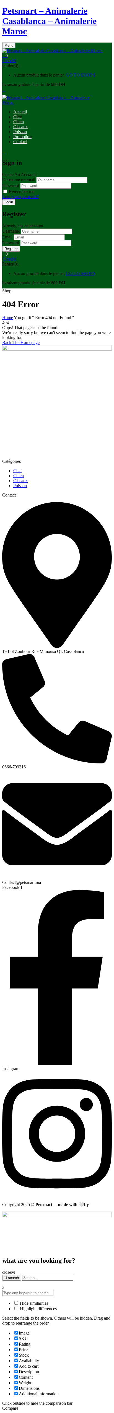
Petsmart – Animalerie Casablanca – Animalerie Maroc (49, 21)
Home (7, 317)
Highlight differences (38, 1308)
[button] (57, 55)
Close (7, 60)
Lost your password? (20, 196)
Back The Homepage (21, 342)
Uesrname (11, 231)
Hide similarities (33, 1303)
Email (7, 237)
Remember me (21, 191)
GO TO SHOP (79, 75)
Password (10, 185)
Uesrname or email (18, 179)
